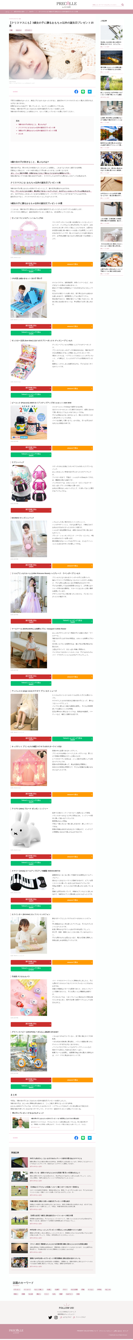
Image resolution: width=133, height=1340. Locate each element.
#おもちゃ (18, 30)
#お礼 (53, 1294)
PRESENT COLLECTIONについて (87, 1331)
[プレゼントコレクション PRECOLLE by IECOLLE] (67, 5)
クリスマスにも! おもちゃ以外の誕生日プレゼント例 (36, 127)
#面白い (16, 1294)
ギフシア (125, 1331)
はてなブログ (67, 1317)
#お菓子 (57, 1289)
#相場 (23, 1294)
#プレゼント (28, 30)
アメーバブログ (81, 1317)
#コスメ (46, 1294)
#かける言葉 (74, 1289)
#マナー (65, 1289)
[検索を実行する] (122, 4)
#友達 (77, 1294)
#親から (39, 1294)
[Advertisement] (52, 152)
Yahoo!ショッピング (18, 319)
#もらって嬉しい (38, 1289)
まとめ (20, 134)
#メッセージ (27, 1289)
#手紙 (82, 1289)
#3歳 (11, 30)
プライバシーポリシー (106, 1331)
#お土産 (31, 1294)
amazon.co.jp (17, 257)
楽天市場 (15, 441)
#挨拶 (60, 1294)
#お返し (49, 1289)
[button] (76, 92)
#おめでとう (69, 1294)
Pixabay (14, 81)
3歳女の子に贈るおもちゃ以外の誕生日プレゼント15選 (37, 130)
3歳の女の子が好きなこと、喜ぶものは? (32, 124)
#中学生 (99, 1289)
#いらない (90, 1289)
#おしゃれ (108, 1289)
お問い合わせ (118, 1331)
